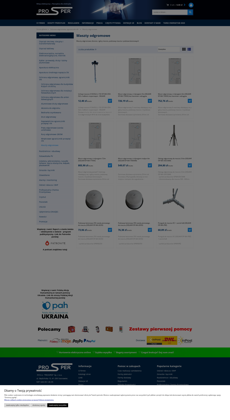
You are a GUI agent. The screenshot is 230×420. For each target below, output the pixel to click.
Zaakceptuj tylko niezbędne (17, 405)
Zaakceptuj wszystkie (58, 405)
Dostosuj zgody (38, 405)
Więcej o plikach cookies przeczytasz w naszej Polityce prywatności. (29, 400)
